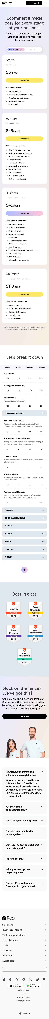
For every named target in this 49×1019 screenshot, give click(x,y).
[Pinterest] (18, 979)
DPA (23, 994)
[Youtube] (45, 979)
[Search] (45, 969)
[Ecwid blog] (4, 979)
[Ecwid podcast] (11, 979)
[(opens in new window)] (15, 985)
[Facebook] (24, 979)
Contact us (24, 716)
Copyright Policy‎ (23, 1001)
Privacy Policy (23, 990)
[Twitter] (31, 979)
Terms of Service (23, 997)
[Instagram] (38, 979)
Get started (34, 3)
